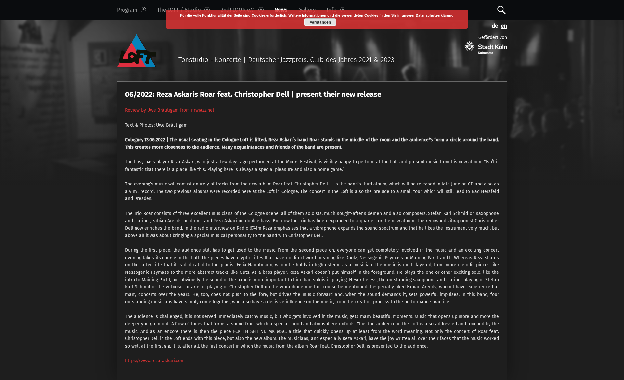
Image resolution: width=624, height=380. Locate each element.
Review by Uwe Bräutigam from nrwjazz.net (169, 110)
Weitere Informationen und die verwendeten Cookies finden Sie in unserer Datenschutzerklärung (371, 15)
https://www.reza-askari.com (155, 360)
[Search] (501, 9)
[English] (502, 25)
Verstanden (320, 22)
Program (127, 9)
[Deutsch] (493, 25)
